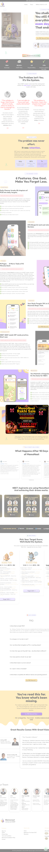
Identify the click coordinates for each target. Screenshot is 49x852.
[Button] (25, 432)
